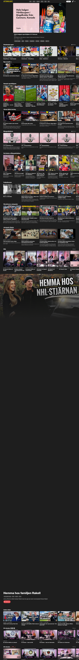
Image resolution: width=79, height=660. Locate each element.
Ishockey (37, 41)
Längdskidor (32, 41)
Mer (48, 1)
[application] (39, 18)
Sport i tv (47, 41)
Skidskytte (42, 41)
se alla (74, 44)
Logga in (68, 1)
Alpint (23, 41)
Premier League (17, 41)
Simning (26, 41)
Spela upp (8, 601)
